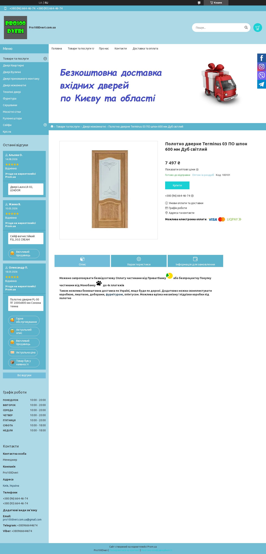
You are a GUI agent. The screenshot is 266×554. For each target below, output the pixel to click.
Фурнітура (9, 98)
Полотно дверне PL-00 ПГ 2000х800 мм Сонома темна (25, 303)
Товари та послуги (79, 48)
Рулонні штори (12, 118)
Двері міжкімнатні (94, 126)
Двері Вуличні (12, 72)
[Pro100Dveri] (15, 27)
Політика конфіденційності (156, 550)
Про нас (104, 48)
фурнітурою (114, 294)
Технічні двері (12, 91)
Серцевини (10, 105)
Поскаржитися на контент (124, 550)
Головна (57, 48)
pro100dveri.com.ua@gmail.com (22, 519)
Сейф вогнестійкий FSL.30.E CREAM (22, 238)
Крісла (7, 131)
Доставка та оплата (145, 48)
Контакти (121, 48)
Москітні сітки (12, 111)
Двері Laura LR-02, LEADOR (21, 188)
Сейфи (7, 125)
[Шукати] (246, 27)
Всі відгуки (24, 375)
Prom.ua (152, 546)
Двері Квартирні (13, 65)
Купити (177, 185)
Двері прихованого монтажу (21, 78)
